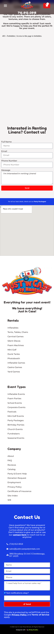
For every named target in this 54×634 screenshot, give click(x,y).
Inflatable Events (16, 394)
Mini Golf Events (16, 416)
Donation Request (17, 478)
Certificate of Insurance (19, 491)
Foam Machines (16, 345)
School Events (15, 403)
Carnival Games (15, 336)
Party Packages (16, 420)
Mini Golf (12, 350)
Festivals (12, 412)
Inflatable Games (16, 363)
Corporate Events (16, 407)
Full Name (6, 142)
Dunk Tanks (14, 354)
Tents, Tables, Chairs (18, 332)
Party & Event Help (17, 474)
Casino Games (15, 367)
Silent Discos (14, 341)
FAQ (10, 460)
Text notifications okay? (17, 593)
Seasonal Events (16, 438)
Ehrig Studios (33, 630)
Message (5, 170)
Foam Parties (14, 398)
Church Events (15, 429)
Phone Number (9, 160)
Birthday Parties (16, 425)
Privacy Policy (19, 615)
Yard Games (14, 371)
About (11, 456)
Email (4, 151)
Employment (14, 482)
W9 (9, 500)
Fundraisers (14, 433)
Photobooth (14, 358)
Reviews (12, 465)
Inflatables (13, 328)
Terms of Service (40, 615)
